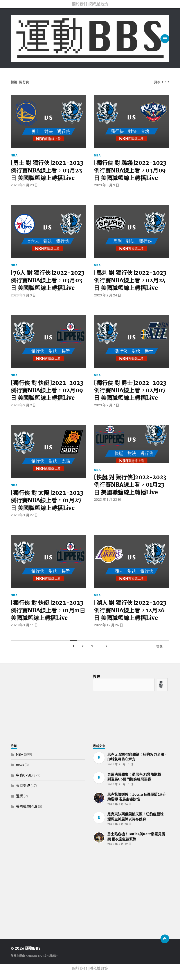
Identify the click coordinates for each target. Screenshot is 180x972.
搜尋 (96, 676)
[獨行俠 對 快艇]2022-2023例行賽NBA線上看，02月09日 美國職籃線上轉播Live (47, 390)
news (20, 764)
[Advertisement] (44, 886)
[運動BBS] (90, 38)
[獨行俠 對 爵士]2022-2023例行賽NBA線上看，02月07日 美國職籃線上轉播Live (130, 390)
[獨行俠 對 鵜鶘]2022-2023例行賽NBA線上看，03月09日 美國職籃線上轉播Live (130, 170)
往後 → (161, 646)
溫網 (19, 796)
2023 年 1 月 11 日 (24, 625)
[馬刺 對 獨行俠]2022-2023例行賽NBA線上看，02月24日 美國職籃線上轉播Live (130, 280)
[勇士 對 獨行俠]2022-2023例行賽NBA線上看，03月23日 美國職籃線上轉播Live (47, 170)
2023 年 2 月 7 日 (106, 405)
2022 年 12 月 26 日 (108, 625)
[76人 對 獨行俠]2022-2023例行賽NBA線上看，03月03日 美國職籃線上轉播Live (48, 280)
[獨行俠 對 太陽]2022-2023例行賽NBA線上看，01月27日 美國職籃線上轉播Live (47, 500)
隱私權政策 (98, 4)
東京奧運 (23, 785)
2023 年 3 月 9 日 (106, 185)
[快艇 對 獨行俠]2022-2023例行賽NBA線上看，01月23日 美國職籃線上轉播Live (130, 485)
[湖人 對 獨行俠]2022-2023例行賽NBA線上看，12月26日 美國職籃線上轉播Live (130, 610)
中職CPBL (24, 775)
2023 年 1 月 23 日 (107, 499)
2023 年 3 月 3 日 (23, 295)
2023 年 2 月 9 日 (23, 405)
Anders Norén (37, 955)
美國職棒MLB (26, 806)
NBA (14, 155)
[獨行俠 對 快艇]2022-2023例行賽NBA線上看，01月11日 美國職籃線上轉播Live (48, 610)
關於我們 (79, 4)
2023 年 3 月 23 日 (24, 185)
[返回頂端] (164, 938)
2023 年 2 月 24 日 (107, 295)
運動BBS (33, 948)
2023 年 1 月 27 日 (24, 515)
